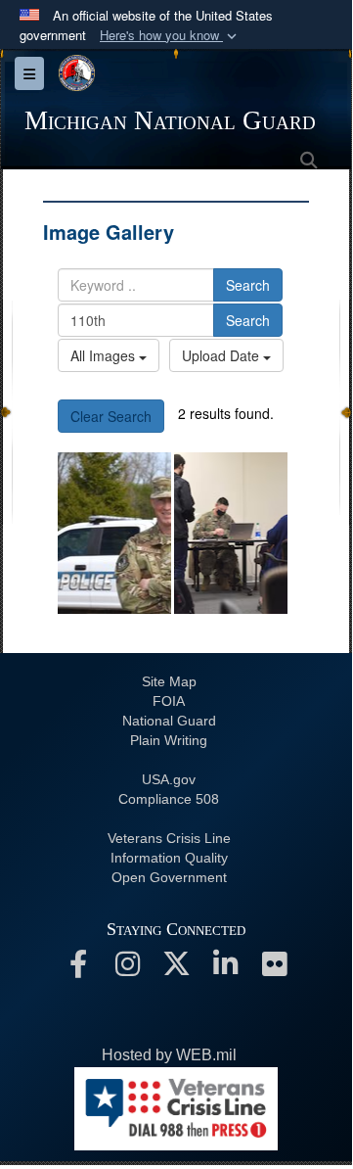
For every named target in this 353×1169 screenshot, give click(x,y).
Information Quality (169, 857)
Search (248, 285)
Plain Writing (168, 740)
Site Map (169, 681)
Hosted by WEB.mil (169, 1055)
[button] (170, 35)
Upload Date (222, 355)
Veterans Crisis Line (169, 838)
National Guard (169, 720)
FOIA (169, 701)
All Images (104, 355)
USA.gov (169, 779)
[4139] (230, 533)
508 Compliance (168, 799)
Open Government (169, 877)
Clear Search (111, 416)
